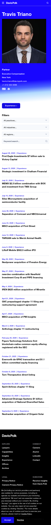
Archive (5, 468)
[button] (3, 2)
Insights (5, 456)
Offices (5, 464)
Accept (7, 520)
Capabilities (7, 452)
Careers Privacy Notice (12, 485)
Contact (36, 460)
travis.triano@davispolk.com (14, 81)
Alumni (36, 452)
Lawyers (6, 448)
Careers (36, 448)
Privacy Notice (8, 481)
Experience (7, 460)
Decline (20, 520)
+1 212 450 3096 (9, 85)
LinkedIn (36, 456)
